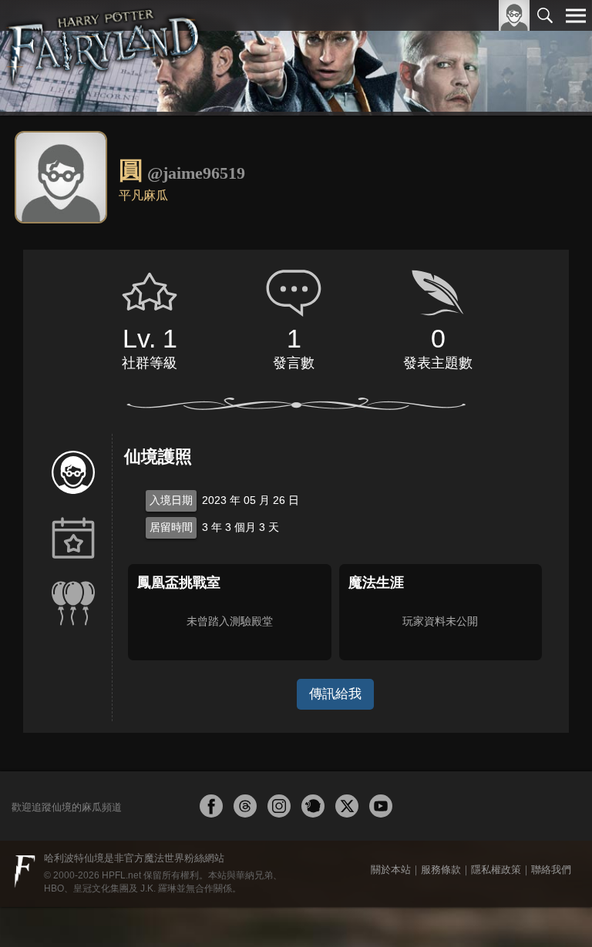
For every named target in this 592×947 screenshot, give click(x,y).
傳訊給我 (335, 693)
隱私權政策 (496, 869)
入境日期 (171, 500)
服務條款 (441, 869)
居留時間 (171, 527)
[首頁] (103, 58)
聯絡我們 (551, 869)
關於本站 (391, 869)
